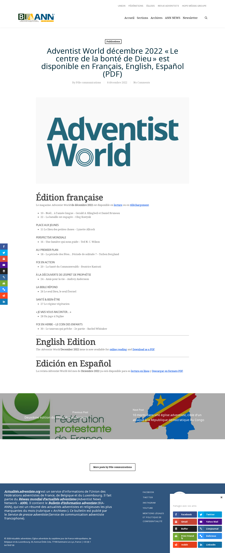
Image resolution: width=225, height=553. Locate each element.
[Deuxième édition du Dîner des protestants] (56, 416)
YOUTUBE (148, 508)
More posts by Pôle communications (112, 467)
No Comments (141, 82)
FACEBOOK (148, 492)
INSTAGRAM (149, 502)
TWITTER (148, 497)
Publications (113, 41)
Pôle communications (88, 82)
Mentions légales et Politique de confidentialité (153, 517)
